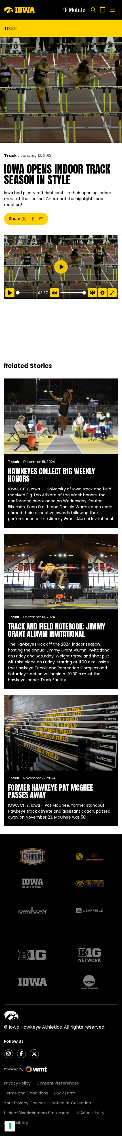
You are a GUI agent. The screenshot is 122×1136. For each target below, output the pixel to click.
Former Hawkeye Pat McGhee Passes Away (50, 791)
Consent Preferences (58, 1083)
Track (10, 155)
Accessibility (16, 1123)
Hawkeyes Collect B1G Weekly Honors (51, 475)
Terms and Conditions (26, 1093)
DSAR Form (64, 1093)
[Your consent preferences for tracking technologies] (10, 1126)
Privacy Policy (17, 1083)
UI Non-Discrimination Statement (37, 1113)
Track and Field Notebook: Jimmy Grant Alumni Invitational (56, 630)
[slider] (26, 292)
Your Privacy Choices (25, 1103)
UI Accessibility (90, 1113)
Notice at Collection (71, 1103)
